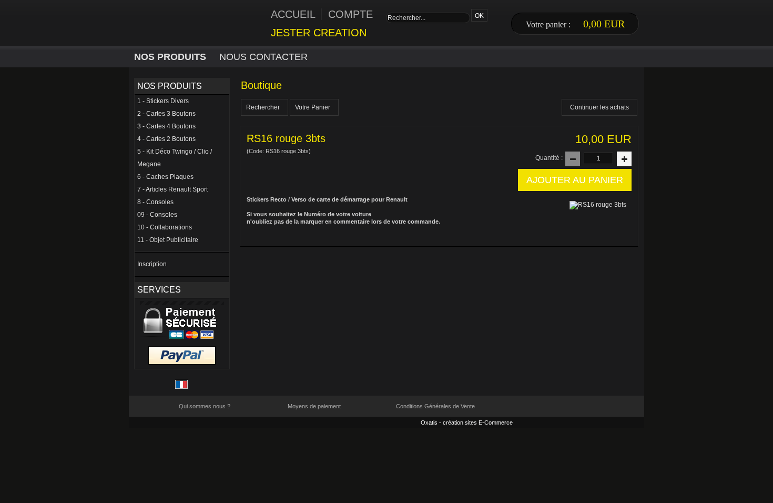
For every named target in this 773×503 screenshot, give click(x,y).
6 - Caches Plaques (165, 176)
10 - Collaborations (164, 227)
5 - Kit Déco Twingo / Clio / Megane (174, 158)
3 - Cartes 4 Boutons (166, 126)
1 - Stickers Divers (163, 101)
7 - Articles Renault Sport (172, 189)
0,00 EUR (604, 23)
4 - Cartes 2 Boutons (166, 139)
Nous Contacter (263, 57)
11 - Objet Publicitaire (167, 240)
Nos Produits (170, 57)
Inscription (152, 264)
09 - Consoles (157, 214)
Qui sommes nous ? (204, 406)
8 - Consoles (155, 202)
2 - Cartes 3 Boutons (166, 113)
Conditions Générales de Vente (435, 406)
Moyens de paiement (314, 406)
